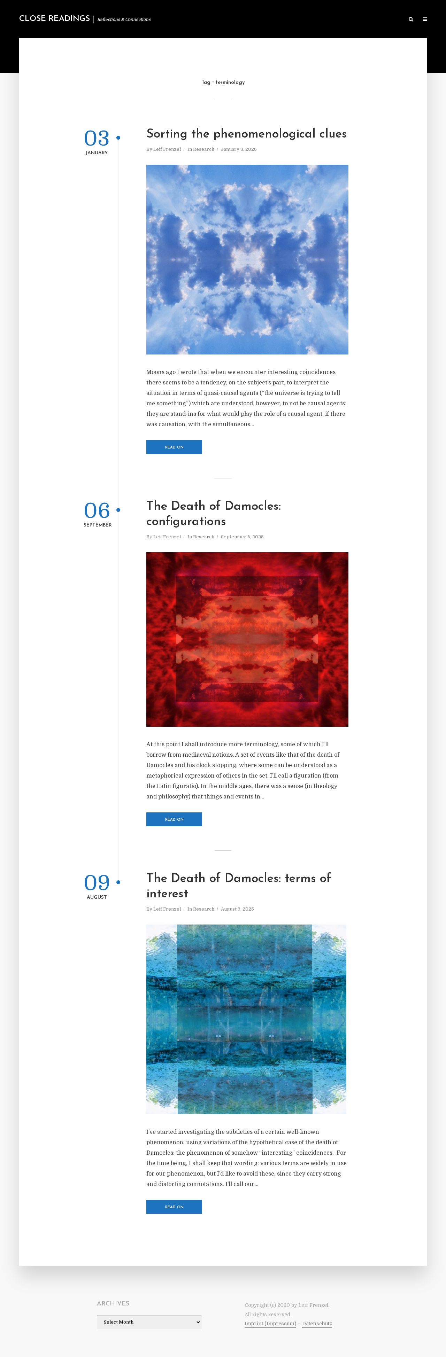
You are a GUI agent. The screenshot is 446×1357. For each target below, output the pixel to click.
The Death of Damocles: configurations (213, 514)
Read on (174, 448)
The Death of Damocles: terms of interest (238, 886)
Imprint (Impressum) (270, 1323)
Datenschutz (317, 1323)
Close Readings (54, 19)
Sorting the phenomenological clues (246, 134)
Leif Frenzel (167, 149)
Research (203, 149)
